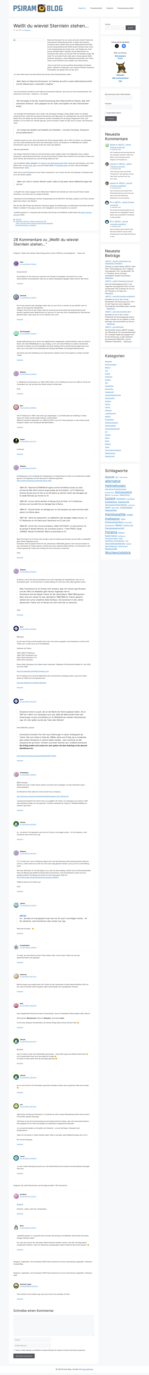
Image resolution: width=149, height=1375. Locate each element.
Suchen (107, 24)
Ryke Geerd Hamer (111, 538)
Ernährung (108, 377)
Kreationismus (109, 525)
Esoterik (110, 8)
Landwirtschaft (110, 413)
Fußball (32, 221)
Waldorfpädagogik (111, 546)
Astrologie (26, 221)
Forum (120, 58)
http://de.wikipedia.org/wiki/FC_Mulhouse (31, 683)
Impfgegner (112, 518)
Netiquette (120, 75)
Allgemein (82, 8)
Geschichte (109, 389)
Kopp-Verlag (128, 522)
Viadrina (128, 544)
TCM (126, 541)
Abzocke (109, 476)
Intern (123, 519)
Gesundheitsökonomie (113, 395)
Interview (108, 410)
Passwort (108, 103)
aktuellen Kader (61, 165)
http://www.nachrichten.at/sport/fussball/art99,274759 (36, 756)
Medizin (108, 416)
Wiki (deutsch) (120, 56)
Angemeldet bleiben (113, 113)
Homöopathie (110, 398)
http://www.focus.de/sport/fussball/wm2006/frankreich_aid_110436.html (43, 796)
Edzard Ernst (125, 495)
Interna (107, 407)
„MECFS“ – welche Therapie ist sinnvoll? (119, 281)
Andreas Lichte (109, 492)
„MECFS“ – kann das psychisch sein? (118, 312)
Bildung (107, 367)
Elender (112, 145)
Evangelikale (130, 499)
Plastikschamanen (111, 423)
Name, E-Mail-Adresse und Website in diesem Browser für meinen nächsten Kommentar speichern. (51, 1350)
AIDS (116, 477)
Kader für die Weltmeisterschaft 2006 (54, 163)
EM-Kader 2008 (31, 165)
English (107, 374)
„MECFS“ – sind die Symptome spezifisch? (120, 296)
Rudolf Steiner (111, 536)
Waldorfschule (110, 453)
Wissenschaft (110, 456)
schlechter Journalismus (114, 541)
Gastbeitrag (109, 386)
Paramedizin (109, 419)
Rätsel (107, 438)
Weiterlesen (109, 278)
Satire (107, 447)
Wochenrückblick (118, 553)
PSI (106, 432)
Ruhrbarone (121, 536)
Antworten (20, 283)
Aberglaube (18, 221)
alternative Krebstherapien (115, 489)
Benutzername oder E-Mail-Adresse (117, 94)
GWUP (107, 507)
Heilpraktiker (111, 510)
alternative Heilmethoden (115, 483)
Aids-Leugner (123, 477)
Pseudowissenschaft (125, 8)
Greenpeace (131, 505)
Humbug (108, 401)
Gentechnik (123, 502)
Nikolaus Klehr (128, 525)
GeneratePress (87, 1369)
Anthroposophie (110, 364)
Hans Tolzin (115, 508)
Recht (107, 441)
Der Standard (115, 495)
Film (106, 383)
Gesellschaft (109, 392)
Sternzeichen (39, 221)
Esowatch (121, 498)
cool (106, 371)
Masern (119, 525)
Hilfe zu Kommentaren (120, 78)
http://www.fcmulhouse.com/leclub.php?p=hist (34, 481)
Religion (108, 444)
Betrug (107, 495)
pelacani (113, 164)
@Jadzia (20, 1204)
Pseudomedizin (96, 8)
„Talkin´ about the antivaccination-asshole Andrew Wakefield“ (34, 223)
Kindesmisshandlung (114, 522)
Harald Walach (126, 507)
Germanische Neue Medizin (116, 505)
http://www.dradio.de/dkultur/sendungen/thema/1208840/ (38, 877)
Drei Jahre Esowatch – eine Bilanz (25, 225)
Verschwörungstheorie (113, 450)
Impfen (107, 404)
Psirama (108, 435)
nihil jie (23, 916)
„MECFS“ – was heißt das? (114, 327)
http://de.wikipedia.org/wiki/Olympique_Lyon (33, 671)
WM (45, 221)
